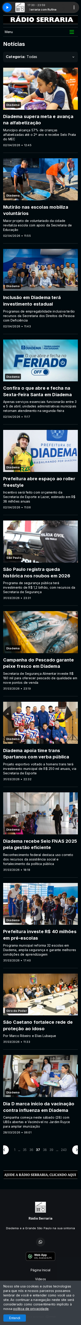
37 (38, 1150)
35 (25, 1150)
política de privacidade (31, 1309)
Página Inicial (40, 1270)
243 (64, 1150)
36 (31, 1150)
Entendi (14, 1318)
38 (45, 1150)
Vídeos (40, 1279)
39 (51, 1150)
